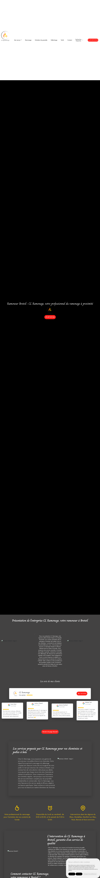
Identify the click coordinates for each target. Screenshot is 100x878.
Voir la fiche (83, 693)
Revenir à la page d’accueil (50, 732)
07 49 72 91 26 (93, 40)
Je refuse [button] (79, 874)
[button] (82, 40)
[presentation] (0, 712)
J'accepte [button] (72, 874)
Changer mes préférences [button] (90, 874)
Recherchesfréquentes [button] (78, 40)
